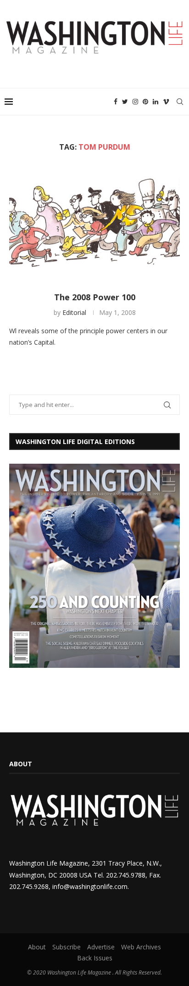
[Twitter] (125, 101)
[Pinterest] (145, 101)
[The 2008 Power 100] (94, 222)
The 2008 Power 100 (94, 297)
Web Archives (141, 947)
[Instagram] (135, 101)
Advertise (101, 947)
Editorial (74, 312)
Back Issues (94, 957)
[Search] (179, 101)
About (37, 947)
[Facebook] (115, 101)
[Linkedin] (155, 101)
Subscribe (66, 947)
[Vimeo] (166, 101)
